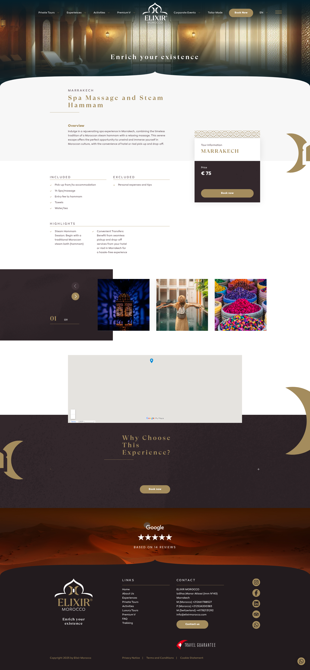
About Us (128, 593)
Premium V (124, 12)
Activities (99, 12)
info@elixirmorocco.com (191, 614)
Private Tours (46, 12)
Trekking (127, 623)
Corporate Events (185, 12)
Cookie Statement (191, 658)
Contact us (192, 624)
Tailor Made (215, 12)
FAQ (124, 619)
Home (126, 589)
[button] (155, 537)
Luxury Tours (130, 610)
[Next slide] (75, 296)
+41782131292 (204, 610)
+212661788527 (202, 602)
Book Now (241, 12)
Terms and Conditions (160, 658)
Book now (227, 193)
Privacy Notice (131, 658)
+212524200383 (202, 606)
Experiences (74, 12)
